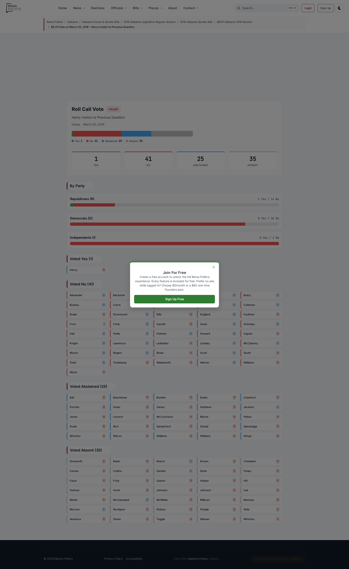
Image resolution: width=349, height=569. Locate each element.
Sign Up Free (174, 299)
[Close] (213, 267)
